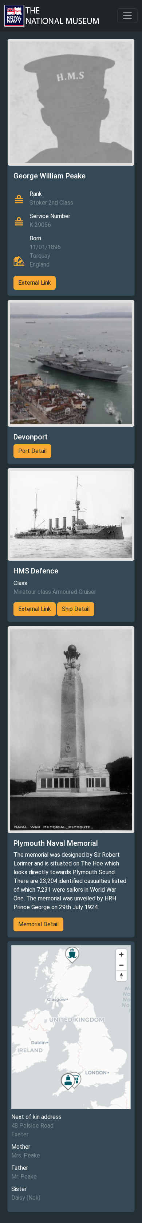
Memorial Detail (38, 924)
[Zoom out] (121, 965)
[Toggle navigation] (127, 15)
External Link (34, 282)
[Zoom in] (121, 954)
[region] (71, 1027)
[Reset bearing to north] (121, 975)
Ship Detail (76, 608)
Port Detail (32, 450)
